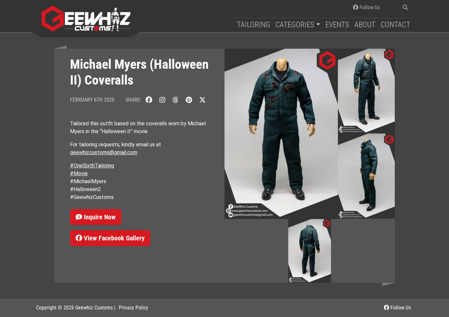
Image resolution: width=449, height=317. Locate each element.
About (364, 24)
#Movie (79, 173)
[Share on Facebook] (149, 100)
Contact (395, 24)
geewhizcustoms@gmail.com (103, 152)
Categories (294, 24)
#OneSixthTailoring (92, 165)
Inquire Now (99, 217)
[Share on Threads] (175, 100)
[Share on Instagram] (162, 100)
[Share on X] (202, 100)
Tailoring (253, 24)
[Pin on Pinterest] (189, 100)
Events (337, 24)
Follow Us (369, 7)
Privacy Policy (133, 308)
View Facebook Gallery (113, 238)
